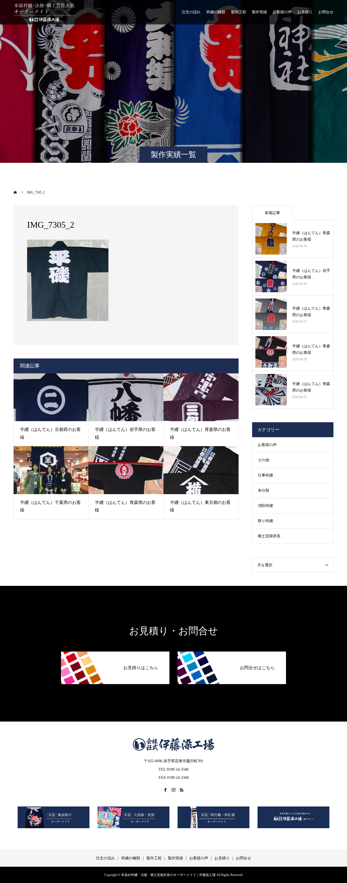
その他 (263, 460)
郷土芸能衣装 (269, 536)
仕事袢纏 (265, 475)
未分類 (263, 490)
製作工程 (238, 12)
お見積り (305, 12)
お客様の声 (282, 12)
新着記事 (272, 213)
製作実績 (259, 12)
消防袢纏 (265, 506)
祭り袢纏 (265, 521)
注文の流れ (191, 12)
